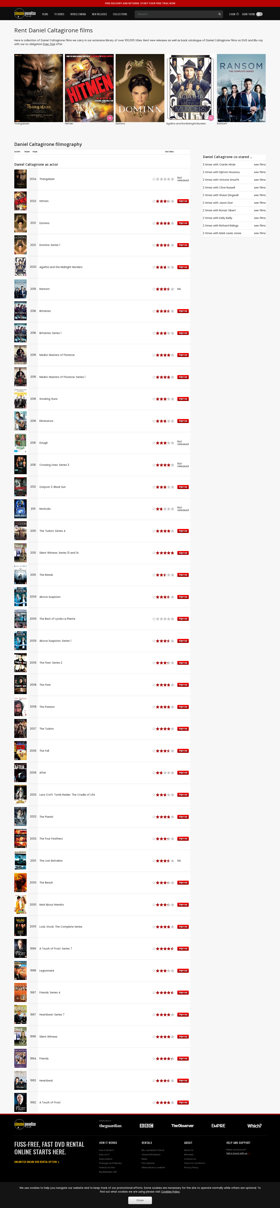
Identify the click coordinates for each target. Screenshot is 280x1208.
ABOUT (188, 1142)
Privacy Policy (191, 1167)
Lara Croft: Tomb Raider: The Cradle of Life (67, 795)
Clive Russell (227, 187)
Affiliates (189, 1154)
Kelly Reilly (225, 218)
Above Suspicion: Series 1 (55, 641)
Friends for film (107, 1167)
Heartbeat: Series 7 (51, 1014)
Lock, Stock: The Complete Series (60, 927)
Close (140, 1200)
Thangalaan (21, 123)
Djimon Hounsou (229, 172)
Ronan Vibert (227, 210)
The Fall (44, 751)
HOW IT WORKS (108, 1142)
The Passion (47, 707)
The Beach (46, 882)
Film (35, 151)
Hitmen (69, 123)
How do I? (104, 1154)
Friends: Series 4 (49, 992)
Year (27, 151)
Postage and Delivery (110, 1163)
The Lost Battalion (51, 861)
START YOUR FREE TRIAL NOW (140, 3)
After (42, 773)
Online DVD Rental (151, 1154)
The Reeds (46, 575)
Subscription (105, 1158)
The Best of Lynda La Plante (57, 619)
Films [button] (45, 14)
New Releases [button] (99, 14)
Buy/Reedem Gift (108, 1171)
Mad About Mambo (51, 905)
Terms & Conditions (194, 1163)
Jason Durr (226, 203)
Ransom (222, 123)
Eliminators (46, 421)
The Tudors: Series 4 (52, 531)
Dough (43, 443)
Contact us (190, 1158)
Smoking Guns (48, 399)
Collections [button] (120, 14)
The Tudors (46, 729)
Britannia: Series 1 (50, 333)
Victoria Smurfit (229, 180)
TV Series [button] (59, 14)
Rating (169, 151)
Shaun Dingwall (228, 195)
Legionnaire (46, 971)
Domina (120, 123)
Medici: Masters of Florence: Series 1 (62, 377)
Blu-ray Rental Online (153, 1150)
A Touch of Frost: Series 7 (55, 948)
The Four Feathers (51, 839)
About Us (189, 1150)
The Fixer (45, 685)
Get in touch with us (236, 1153)
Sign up (89, 111)
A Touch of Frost (50, 1102)
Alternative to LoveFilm (153, 1167)
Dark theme (248, 14)
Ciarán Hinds (227, 164)
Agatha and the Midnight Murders (186, 123)
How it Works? (106, 1150)
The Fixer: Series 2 (50, 663)
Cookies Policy (170, 1192)
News (144, 1158)
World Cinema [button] (78, 14)
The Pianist (46, 817)
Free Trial (49, 44)
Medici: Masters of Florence (57, 355)
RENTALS (147, 1142)
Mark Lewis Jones (230, 233)
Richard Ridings (228, 225)
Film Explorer (148, 1163)
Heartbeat (46, 1080)
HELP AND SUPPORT (238, 1142)
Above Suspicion (50, 597)
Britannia (45, 311)
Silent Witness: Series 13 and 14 (59, 553)
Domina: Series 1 (49, 245)
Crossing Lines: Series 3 (54, 465)
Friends (44, 1058)
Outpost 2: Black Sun (52, 487)
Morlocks (45, 509)
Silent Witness (48, 1037)
